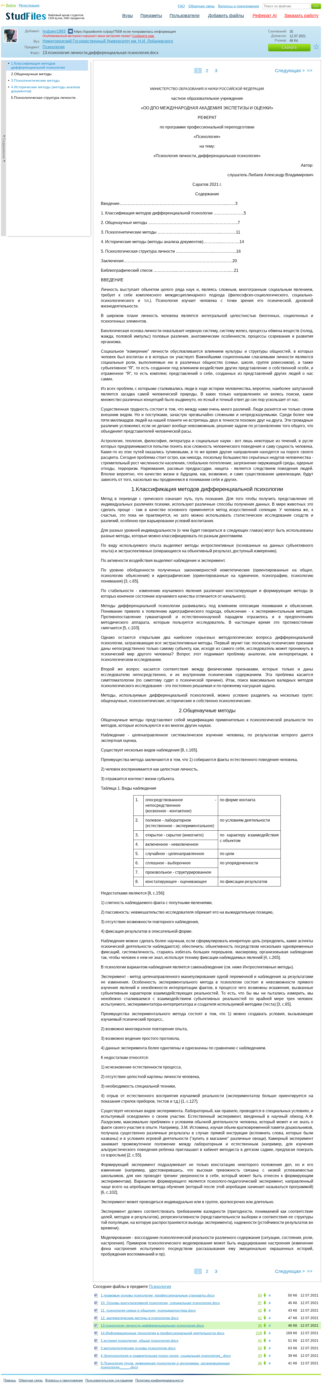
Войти (11, 5)
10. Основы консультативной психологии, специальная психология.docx (160, 1303)
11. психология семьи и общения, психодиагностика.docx (148, 1310)
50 (260, 1295)
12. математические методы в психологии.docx (140, 1318)
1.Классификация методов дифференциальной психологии (38, 65)
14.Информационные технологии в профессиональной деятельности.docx (162, 1333)
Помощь (10, 1380)
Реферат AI (265, 15)
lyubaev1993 (54, 31)
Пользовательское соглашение (109, 1380)
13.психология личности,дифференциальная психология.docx (152, 1325)
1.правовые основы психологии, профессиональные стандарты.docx (158, 1295)
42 (260, 1310)
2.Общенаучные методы (31, 74)
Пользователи (184, 15)
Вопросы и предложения (238, 6)
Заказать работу (301, 15)
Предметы (151, 15)
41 (260, 1340)
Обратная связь (201, 6)
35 (260, 1325)
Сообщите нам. (143, 35)
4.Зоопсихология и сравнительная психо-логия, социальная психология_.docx (166, 1356)
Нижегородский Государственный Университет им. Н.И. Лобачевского (108, 41)
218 (259, 1333)
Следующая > (290, 70)
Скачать (289, 47)
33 (260, 1356)
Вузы (127, 15)
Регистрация (29, 5)
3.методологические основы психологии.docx (138, 1348)
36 (260, 1363)
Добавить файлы (226, 15)
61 (260, 1318)
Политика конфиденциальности (159, 1380)
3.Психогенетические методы (35, 80)
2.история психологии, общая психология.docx (139, 1340)
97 (260, 1303)
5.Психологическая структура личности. (43, 98)
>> (309, 70)
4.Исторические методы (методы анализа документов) (45, 89)
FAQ (181, 6)
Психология (54, 47)
